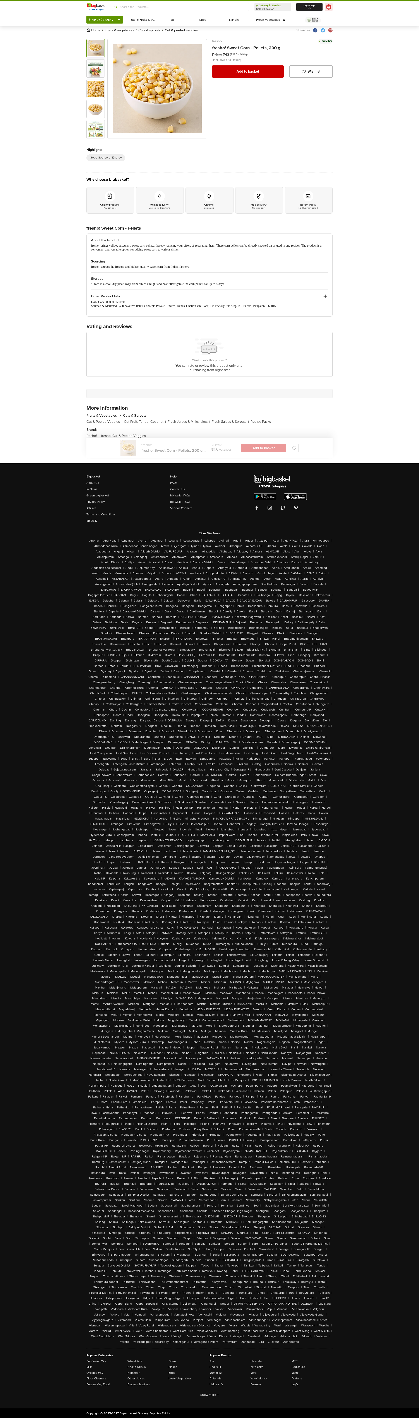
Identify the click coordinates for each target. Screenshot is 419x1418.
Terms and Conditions (101, 514)
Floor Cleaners (96, 1378)
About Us (92, 483)
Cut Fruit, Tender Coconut (145, 421)
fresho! (217, 41)
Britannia (215, 1378)
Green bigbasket (97, 495)
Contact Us (177, 489)
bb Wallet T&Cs (180, 502)
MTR (295, 1361)
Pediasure (298, 1367)
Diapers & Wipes (138, 1384)
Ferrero (256, 1384)
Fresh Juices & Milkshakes (189, 421)
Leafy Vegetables (180, 1378)
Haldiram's (216, 1384)
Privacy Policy (95, 502)
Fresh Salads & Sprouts (230, 421)
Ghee (172, 1361)
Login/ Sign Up (309, 7)
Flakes (172, 1367)
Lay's (295, 1384)
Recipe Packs (261, 421)
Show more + (209, 1395)
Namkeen (133, 1373)
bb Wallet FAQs (180, 495)
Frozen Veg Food (98, 1384)
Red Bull (215, 1367)
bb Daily (91, 521)
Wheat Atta (134, 1361)
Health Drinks (136, 1367)
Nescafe (256, 1361)
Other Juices (136, 1378)
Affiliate (91, 508)
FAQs (173, 483)
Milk (89, 1367)
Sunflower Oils (96, 1361)
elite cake (257, 1367)
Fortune (297, 1378)
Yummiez (216, 1373)
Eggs (171, 1373)
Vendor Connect (181, 508)
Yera (253, 1373)
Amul (213, 1361)
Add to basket (248, 71)
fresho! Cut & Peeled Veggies (123, 436)
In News (91, 489)
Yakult (295, 1373)
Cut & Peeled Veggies (104, 421)
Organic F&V (94, 1373)
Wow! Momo (259, 1378)
